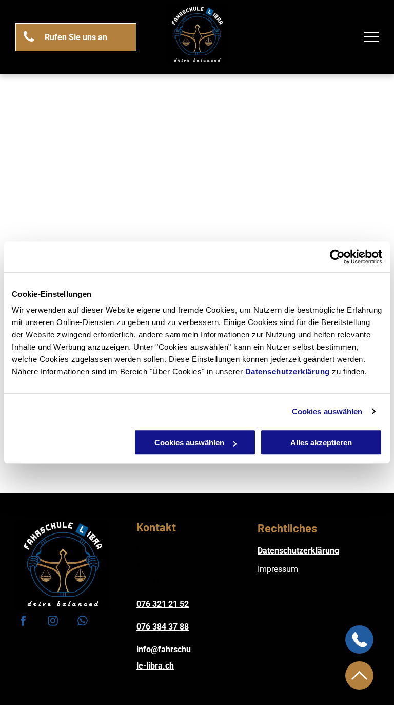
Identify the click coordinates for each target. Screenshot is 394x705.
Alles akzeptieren (321, 442)
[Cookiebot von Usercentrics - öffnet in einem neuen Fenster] (337, 256)
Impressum (278, 569)
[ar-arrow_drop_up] (359, 687)
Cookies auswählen (327, 411)
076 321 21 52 (162, 604)
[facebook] (23, 622)
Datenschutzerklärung (287, 371)
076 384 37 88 (162, 627)
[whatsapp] (82, 622)
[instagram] (53, 622)
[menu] (371, 37)
